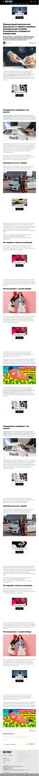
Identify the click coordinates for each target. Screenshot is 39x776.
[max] (10, 755)
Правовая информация (6, 760)
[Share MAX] (14, 774)
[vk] (5, 755)
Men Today (9, 1)
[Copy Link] (34, 774)
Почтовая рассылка (31, 1)
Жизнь (4, 22)
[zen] (8, 755)
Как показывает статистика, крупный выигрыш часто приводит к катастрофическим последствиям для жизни (19, 74)
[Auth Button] (35, 1)
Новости (7, 22)
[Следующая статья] (19, 747)
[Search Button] (33, 1)
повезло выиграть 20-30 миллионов (18, 234)
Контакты (4, 762)
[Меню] (3, 1)
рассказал (22, 77)
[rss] (3, 755)
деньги (6, 45)
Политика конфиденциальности (6, 758)
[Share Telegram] (24, 774)
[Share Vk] (5, 774)
